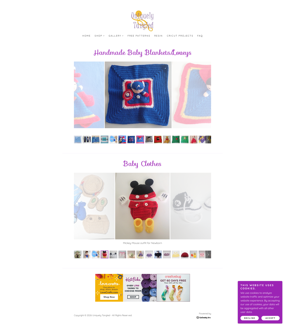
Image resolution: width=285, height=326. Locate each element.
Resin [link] (158, 35)
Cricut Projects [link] (180, 35)
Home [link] (86, 35)
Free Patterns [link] (139, 35)
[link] (142, 20)
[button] (99, 35)
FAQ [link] (200, 35)
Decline (249, 318)
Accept (270, 318)
